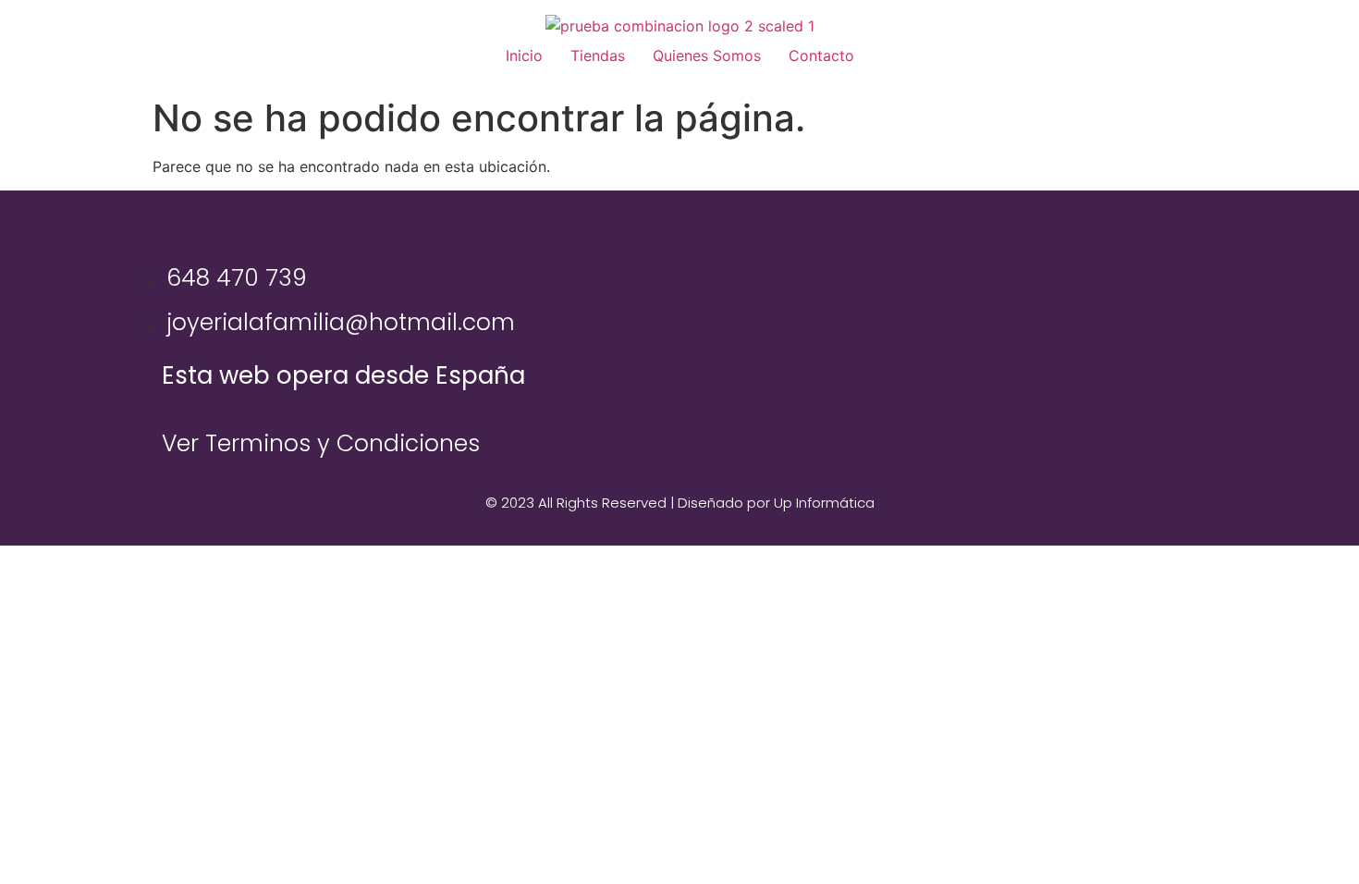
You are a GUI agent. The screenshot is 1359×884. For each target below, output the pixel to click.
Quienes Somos (707, 55)
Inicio (524, 55)
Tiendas (597, 55)
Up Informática (824, 502)
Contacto (821, 55)
